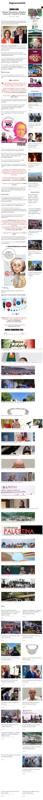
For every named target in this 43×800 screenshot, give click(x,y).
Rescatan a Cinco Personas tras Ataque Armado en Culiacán (34, 274)
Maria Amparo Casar (15, 329)
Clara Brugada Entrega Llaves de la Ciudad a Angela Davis (12, 482)
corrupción (7, 329)
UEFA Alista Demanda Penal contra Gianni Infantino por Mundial (13, 468)
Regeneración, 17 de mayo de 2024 (8, 45)
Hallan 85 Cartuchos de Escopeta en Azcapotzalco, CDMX (34, 253)
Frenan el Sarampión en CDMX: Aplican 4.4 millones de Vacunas (13, 588)
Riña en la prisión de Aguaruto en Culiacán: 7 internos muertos (34, 185)
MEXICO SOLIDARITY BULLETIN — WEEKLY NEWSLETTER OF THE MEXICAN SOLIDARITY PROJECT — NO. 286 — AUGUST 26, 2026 (21, 350)
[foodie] (35, 88)
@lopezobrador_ (6, 180)
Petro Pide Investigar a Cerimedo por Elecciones (10, 455)
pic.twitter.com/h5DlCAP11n (14, 322)
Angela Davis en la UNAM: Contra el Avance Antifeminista (12, 575)
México (16, 9)
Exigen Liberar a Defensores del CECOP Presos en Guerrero (35, 232)
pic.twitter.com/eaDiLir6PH (19, 180)
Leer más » (29, 110)
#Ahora (3, 318)
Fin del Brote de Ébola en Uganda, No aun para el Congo (11, 548)
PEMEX (21, 329)
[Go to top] (41, 796)
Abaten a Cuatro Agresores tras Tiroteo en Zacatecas (11, 601)
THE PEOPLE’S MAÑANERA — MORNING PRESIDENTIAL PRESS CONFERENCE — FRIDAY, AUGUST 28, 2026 (21, 362)
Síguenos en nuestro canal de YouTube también (13, 295)
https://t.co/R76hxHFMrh (14, 320)
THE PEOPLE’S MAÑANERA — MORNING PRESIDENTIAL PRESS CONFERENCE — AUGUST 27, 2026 (19, 508)
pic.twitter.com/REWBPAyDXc (18, 92)
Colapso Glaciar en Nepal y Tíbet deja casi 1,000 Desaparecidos (13, 522)
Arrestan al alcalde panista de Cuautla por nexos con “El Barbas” (34, 125)
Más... (3, 606)
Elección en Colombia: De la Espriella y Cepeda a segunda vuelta (35, 145)
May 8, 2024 (14, 97)
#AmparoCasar (12, 220)
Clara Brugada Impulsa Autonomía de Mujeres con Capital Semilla (13, 495)
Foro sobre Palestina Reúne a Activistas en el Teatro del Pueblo (13, 535)
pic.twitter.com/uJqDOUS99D (14, 229)
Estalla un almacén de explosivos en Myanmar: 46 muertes (34, 105)
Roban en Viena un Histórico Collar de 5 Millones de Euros (12, 415)
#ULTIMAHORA (15, 80)
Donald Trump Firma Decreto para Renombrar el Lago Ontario (12, 428)
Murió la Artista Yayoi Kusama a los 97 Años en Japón (11, 561)
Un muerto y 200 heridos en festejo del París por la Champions (35, 165)
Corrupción (12, 9)
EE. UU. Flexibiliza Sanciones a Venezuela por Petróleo (11, 442)
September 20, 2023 (14, 326)
